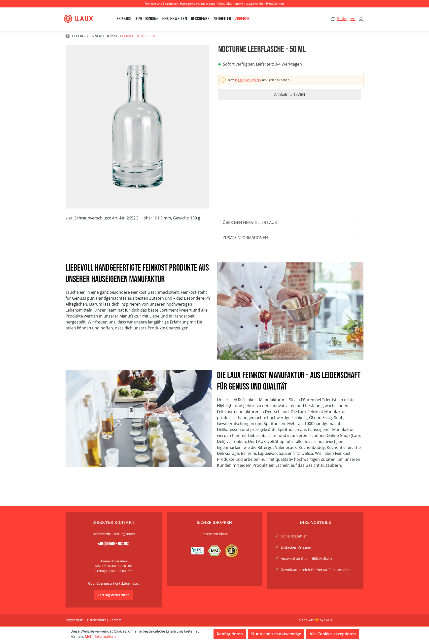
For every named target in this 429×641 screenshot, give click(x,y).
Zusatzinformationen (245, 237)
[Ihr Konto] (361, 19)
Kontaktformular (125, 583)
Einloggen (346, 18)
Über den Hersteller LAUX (250, 222)
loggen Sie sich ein (248, 80)
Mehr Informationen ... (104, 636)
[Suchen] (332, 19)
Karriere (115, 620)
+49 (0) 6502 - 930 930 (113, 543)
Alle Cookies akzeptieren (333, 634)
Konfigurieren (230, 634)
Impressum (74, 620)
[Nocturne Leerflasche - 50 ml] (137, 126)
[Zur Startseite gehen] (83, 18)
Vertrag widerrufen (113, 595)
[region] (138, 127)
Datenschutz (96, 620)
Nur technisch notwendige (276, 634)
